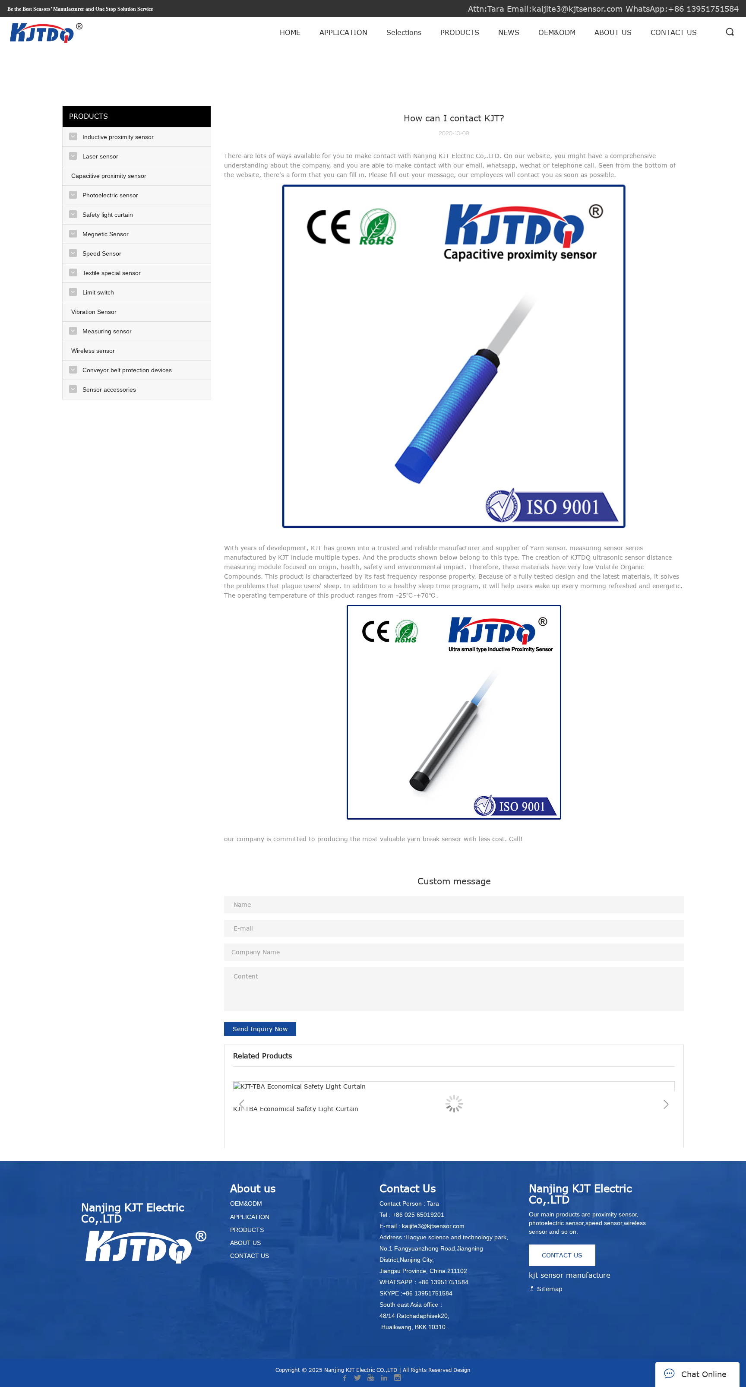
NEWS (508, 32)
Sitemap (549, 1288)
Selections (403, 32)
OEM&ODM (556, 32)
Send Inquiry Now (260, 1028)
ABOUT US (613, 32)
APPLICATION (343, 32)
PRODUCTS (459, 32)
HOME (290, 32)
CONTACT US (674, 32)
